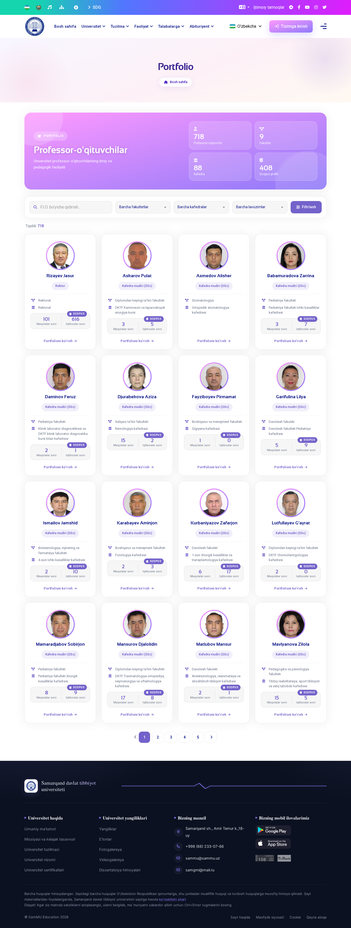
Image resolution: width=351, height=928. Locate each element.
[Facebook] (299, 7)
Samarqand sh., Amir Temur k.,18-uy (215, 831)
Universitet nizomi (39, 859)
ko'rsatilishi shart (172, 899)
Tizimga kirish (294, 26)
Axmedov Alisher (214, 275)
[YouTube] (307, 7)
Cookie (295, 917)
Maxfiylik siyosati (270, 917)
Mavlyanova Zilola (290, 644)
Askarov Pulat (137, 275)
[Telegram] (291, 7)
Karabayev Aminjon (137, 523)
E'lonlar (105, 839)
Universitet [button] (91, 26)
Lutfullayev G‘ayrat (291, 523)
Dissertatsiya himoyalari (119, 870)
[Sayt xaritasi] (62, 7)
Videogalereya (111, 859)
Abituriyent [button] (199, 26)
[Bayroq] (27, 7)
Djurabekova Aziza (137, 396)
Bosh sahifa (65, 26)
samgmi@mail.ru (200, 870)
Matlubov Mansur (214, 644)
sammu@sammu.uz (203, 858)
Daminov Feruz (60, 396)
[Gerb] (38, 7)
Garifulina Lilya (291, 396)
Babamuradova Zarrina (290, 275)
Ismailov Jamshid (60, 523)
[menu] (323, 26)
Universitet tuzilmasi (41, 849)
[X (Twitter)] (324, 7)
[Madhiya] (50, 7)
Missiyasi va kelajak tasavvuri (49, 839)
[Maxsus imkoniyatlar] (76, 7)
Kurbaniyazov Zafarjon (214, 523)
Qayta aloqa (317, 917)
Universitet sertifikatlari (44, 870)
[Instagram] (316, 7)
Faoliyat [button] (141, 26)
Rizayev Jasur (60, 275)
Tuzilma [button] (117, 26)
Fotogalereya (110, 849)
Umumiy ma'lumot (40, 829)
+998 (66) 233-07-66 (205, 846)
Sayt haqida (240, 917)
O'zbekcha (246, 26)
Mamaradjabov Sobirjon (60, 644)
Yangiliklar (107, 829)
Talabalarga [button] (169, 26)
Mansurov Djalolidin (137, 644)
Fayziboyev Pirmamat (214, 396)
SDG (96, 7)
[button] (244, 7)
